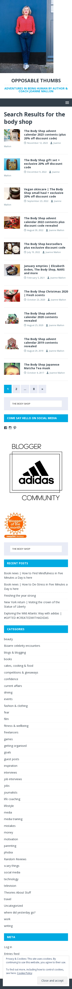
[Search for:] (36, 403)
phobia (8, 852)
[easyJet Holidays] (15, 536)
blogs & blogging (15, 652)
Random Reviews (15, 859)
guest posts (11, 759)
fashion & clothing (16, 706)
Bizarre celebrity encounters (22, 646)
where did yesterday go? (19, 912)
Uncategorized (13, 906)
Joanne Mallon (56, 230)
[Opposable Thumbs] (26, 71)
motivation (11, 839)
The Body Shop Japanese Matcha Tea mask (41, 366)
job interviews (13, 779)
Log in (8, 947)
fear (6, 712)
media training (13, 819)
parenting (10, 846)
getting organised (15, 746)
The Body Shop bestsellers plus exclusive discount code (44, 245)
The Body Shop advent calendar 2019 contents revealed (41, 342)
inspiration (10, 766)
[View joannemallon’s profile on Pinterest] (14, 427)
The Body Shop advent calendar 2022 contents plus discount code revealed (44, 221)
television (10, 886)
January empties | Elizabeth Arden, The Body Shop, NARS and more (44, 269)
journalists (10, 792)
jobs (7, 786)
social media (12, 872)
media (8, 812)
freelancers (11, 732)
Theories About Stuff (17, 892)
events (8, 699)
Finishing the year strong (20, 595)
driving (8, 692)
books (8, 659)
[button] (66, 102)
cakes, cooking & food (18, 666)
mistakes (10, 826)
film (6, 719)
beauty (8, 639)
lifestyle (9, 806)
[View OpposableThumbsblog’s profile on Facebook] (5, 427)
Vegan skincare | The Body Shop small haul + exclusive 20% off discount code (43, 192)
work (7, 919)
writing (8, 926)
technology (11, 879)
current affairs (13, 686)
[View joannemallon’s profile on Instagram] (10, 427)
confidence (11, 679)
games (8, 739)
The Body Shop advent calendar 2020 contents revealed (41, 316)
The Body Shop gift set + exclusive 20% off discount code (43, 163)
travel (7, 899)
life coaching (12, 799)
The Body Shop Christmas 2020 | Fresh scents (46, 293)
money (8, 832)
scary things (11, 866)
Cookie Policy (24, 973)
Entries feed (11, 954)
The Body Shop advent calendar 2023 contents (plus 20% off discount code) (45, 134)
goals (7, 752)
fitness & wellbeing (16, 726)
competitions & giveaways (21, 672)
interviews (10, 772)
